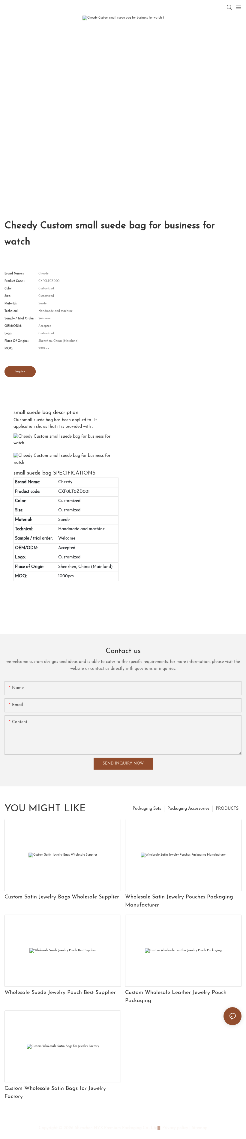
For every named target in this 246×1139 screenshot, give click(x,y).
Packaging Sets (147, 808)
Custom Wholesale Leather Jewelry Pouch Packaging (175, 997)
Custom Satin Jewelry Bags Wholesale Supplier (61, 897)
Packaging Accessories (188, 808)
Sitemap (198, 1128)
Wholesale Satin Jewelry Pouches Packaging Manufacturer (179, 901)
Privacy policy (175, 1128)
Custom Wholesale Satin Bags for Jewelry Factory (55, 1092)
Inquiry (20, 371)
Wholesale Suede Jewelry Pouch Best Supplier (60, 993)
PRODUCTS (227, 808)
